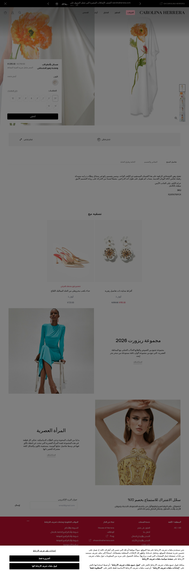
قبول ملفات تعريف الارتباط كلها (44, 566)
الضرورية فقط (44, 558)
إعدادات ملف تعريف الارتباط (44, 551)
